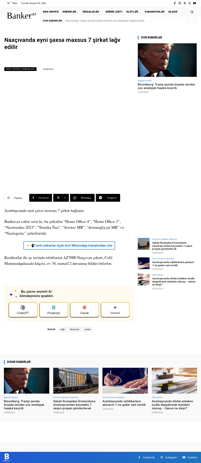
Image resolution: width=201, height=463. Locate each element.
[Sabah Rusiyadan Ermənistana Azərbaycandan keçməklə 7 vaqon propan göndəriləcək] (144, 244)
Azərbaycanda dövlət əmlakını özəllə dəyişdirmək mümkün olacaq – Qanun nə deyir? (174, 281)
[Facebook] (174, 3)
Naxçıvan (74, 329)
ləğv (63, 329)
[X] (184, 3)
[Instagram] (179, 3)
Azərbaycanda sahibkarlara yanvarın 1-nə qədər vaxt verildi (173, 264)
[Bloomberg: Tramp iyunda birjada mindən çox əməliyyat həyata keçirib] (167, 60)
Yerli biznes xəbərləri (20, 69)
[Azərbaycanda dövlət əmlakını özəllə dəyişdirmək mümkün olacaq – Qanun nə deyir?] (144, 279)
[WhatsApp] (189, 3)
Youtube (192, 457)
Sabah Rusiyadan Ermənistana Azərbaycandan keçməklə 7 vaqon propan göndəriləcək (172, 245)
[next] (194, 20)
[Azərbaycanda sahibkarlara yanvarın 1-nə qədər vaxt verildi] (144, 263)
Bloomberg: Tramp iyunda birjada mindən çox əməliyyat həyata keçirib (105, 20)
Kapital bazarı (145, 80)
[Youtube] (194, 3)
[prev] (188, 20)
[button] (192, 12)
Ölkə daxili (157, 275)
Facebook (149, 457)
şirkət (87, 329)
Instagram (171, 457)
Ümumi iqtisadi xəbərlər (164, 239)
